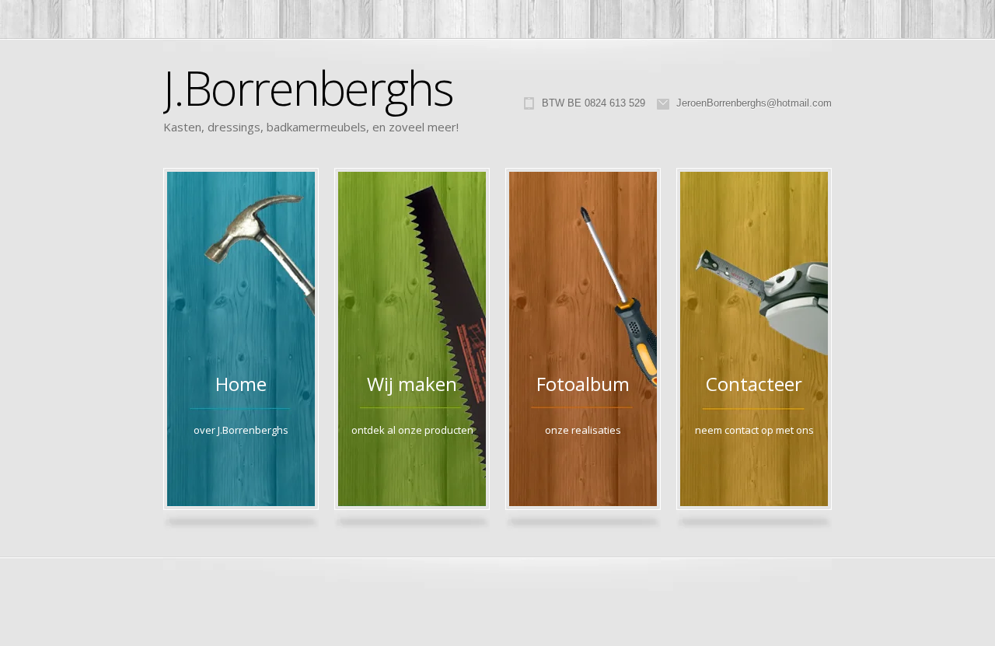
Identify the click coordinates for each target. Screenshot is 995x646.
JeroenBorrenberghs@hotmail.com (754, 103)
